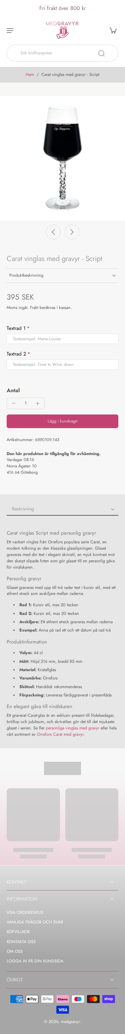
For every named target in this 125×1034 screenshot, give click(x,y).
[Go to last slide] (53, 232)
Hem (30, 75)
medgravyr (70, 1022)
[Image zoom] (62, 158)
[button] (62, 421)
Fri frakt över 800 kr (62, 8)
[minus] (13, 403)
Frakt (35, 308)
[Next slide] (72, 232)
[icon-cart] (111, 30)
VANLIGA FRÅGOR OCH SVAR (35, 922)
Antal (13, 390)
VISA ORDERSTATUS (25, 912)
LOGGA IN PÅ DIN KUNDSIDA (35, 961)
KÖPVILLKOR (18, 932)
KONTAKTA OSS (21, 942)
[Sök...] (101, 53)
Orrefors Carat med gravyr (60, 734)
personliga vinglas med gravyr (72, 728)
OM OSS (15, 951)
